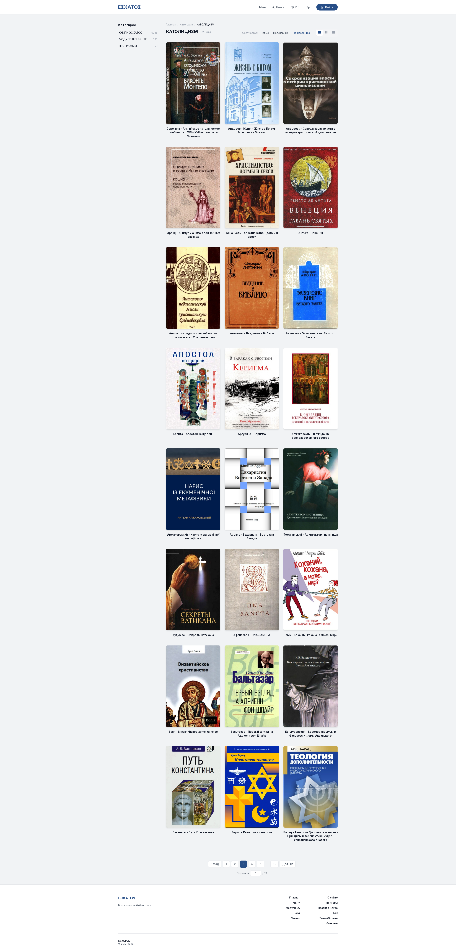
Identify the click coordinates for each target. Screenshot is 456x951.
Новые (265, 32)
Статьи (295, 918)
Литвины (332, 923)
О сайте (332, 897)
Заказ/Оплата (329, 918)
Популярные (281, 32)
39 (274, 864)
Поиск (280, 7)
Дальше (287, 864)
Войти (329, 7)
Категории (186, 24)
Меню (263, 7)
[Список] (334, 33)
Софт (297, 912)
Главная (171, 24)
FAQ (335, 912)
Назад (215, 864)
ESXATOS (126, 898)
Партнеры (331, 902)
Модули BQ (293, 907)
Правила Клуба (328, 907)
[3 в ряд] (319, 33)
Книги (296, 902)
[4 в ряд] (326, 33)
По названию (301, 32)
